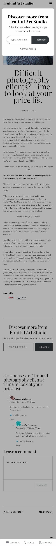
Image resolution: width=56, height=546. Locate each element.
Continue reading (28, 48)
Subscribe (40, 39)
